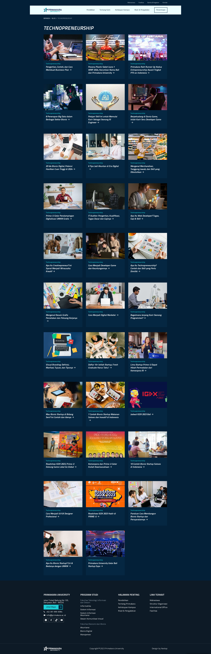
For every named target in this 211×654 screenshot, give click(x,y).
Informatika (85, 606)
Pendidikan (91, 10)
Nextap (164, 649)
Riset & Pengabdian (142, 10)
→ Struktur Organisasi (109, 22)
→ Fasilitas (105, 18)
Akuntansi (85, 628)
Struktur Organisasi (158, 604)
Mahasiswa (155, 600)
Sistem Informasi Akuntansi (88, 614)
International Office (158, 607)
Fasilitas (153, 611)
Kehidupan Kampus (122, 10)
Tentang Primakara (126, 604)
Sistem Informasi (88, 610)
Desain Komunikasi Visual (91, 619)
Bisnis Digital (86, 631)
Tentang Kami (105, 10)
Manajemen (85, 635)
